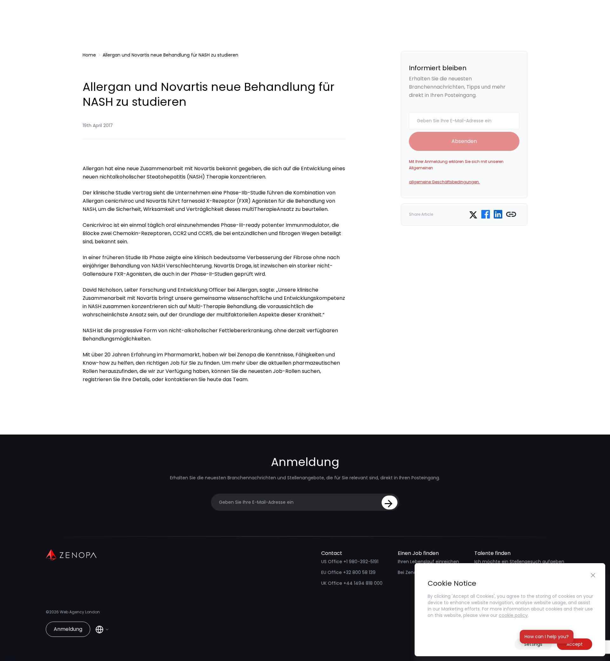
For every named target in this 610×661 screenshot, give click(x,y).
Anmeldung (68, 629)
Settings (533, 644)
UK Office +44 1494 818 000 (352, 583)
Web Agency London (80, 612)
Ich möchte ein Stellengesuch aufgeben (519, 561)
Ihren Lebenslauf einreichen (428, 561)
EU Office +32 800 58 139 (348, 572)
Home (89, 55)
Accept (574, 644)
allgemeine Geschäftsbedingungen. (444, 182)
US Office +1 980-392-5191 (349, 561)
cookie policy (513, 615)
